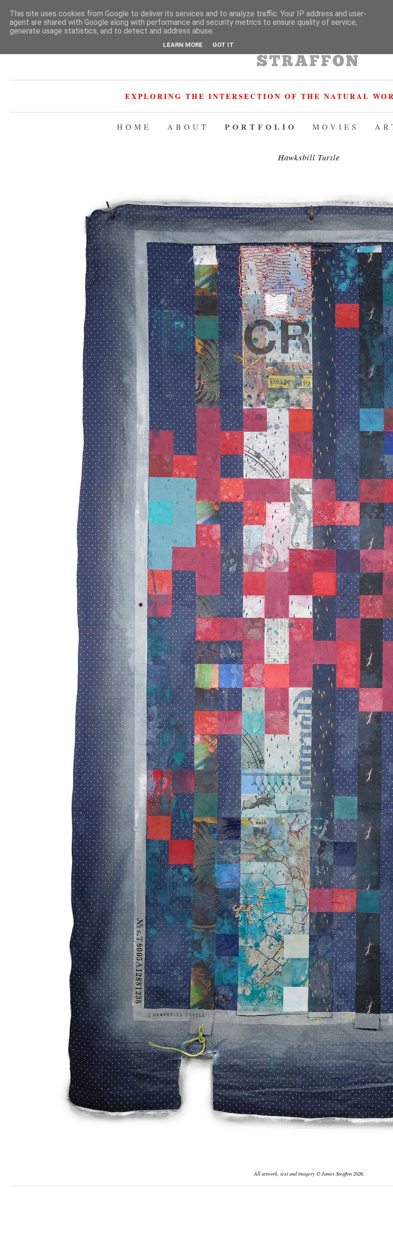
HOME (134, 127)
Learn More (183, 44)
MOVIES (335, 127)
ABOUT (188, 127)
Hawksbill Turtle (309, 157)
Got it (223, 44)
